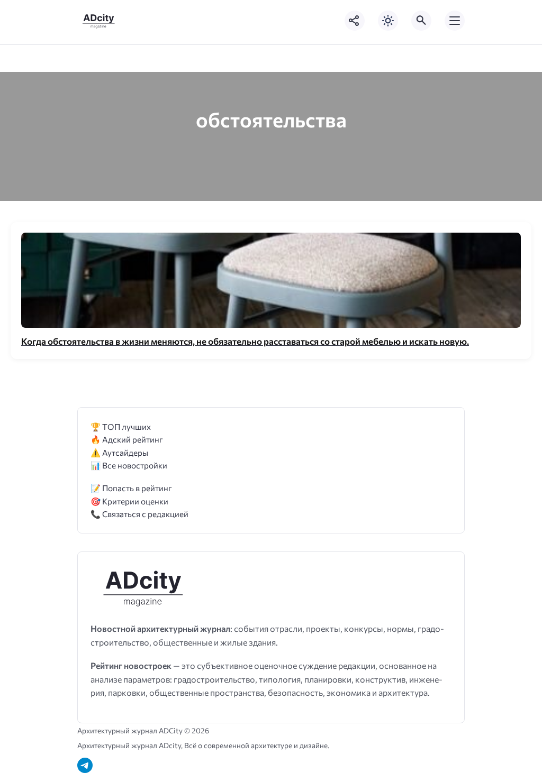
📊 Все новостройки (129, 465)
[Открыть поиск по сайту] (421, 21)
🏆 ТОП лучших (121, 426)
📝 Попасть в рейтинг (131, 488)
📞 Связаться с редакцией (139, 514)
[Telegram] (85, 765)
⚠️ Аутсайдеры (119, 452)
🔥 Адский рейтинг (127, 439)
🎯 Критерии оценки (129, 501)
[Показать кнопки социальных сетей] (355, 21)
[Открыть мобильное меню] (455, 21)
